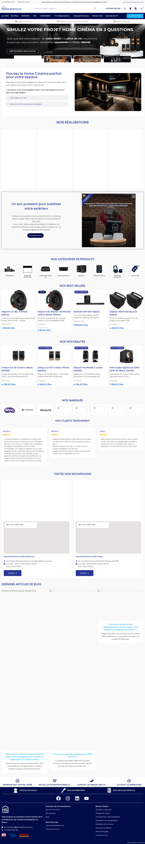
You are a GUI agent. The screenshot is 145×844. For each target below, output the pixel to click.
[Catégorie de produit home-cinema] (9, 271)
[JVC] (135, 410)
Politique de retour (103, 813)
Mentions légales (102, 832)
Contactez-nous (102, 835)
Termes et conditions (103, 828)
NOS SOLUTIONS (135, 16)
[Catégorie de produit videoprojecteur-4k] (45, 271)
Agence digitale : (132, 842)
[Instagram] (67, 798)
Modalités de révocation (105, 824)
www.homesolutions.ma (55, 825)
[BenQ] (9, 410)
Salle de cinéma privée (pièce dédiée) (26, 104)
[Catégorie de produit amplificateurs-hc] (63, 271)
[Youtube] (86, 798)
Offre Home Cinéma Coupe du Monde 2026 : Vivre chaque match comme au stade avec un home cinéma (24, 757)
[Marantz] (99, 410)
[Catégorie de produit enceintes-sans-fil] (99, 271)
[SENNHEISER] (28, 410)
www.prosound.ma (53, 829)
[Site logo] (12, 8)
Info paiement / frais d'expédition (108, 817)
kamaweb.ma (141, 842)
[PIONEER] (117, 410)
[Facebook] (58, 798)
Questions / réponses (104, 810)
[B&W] (63, 410)
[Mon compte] (124, 8)
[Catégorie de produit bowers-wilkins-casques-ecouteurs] (117, 271)
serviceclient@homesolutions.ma (133, 2)
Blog (47, 817)
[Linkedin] (77, 798)
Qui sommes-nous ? (53, 810)
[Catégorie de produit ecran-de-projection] (28, 271)
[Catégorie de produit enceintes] (82, 271)
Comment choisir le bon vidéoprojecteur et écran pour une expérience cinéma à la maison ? (120, 627)
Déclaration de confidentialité (107, 821)
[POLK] (82, 410)
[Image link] (5, 809)
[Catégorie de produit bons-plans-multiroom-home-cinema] (135, 271)
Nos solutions (51, 813)
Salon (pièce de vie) (18, 98)
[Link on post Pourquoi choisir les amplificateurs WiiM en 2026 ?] (72, 670)
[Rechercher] (95, 8)
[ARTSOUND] (45, 410)
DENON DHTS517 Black (86, 311)
